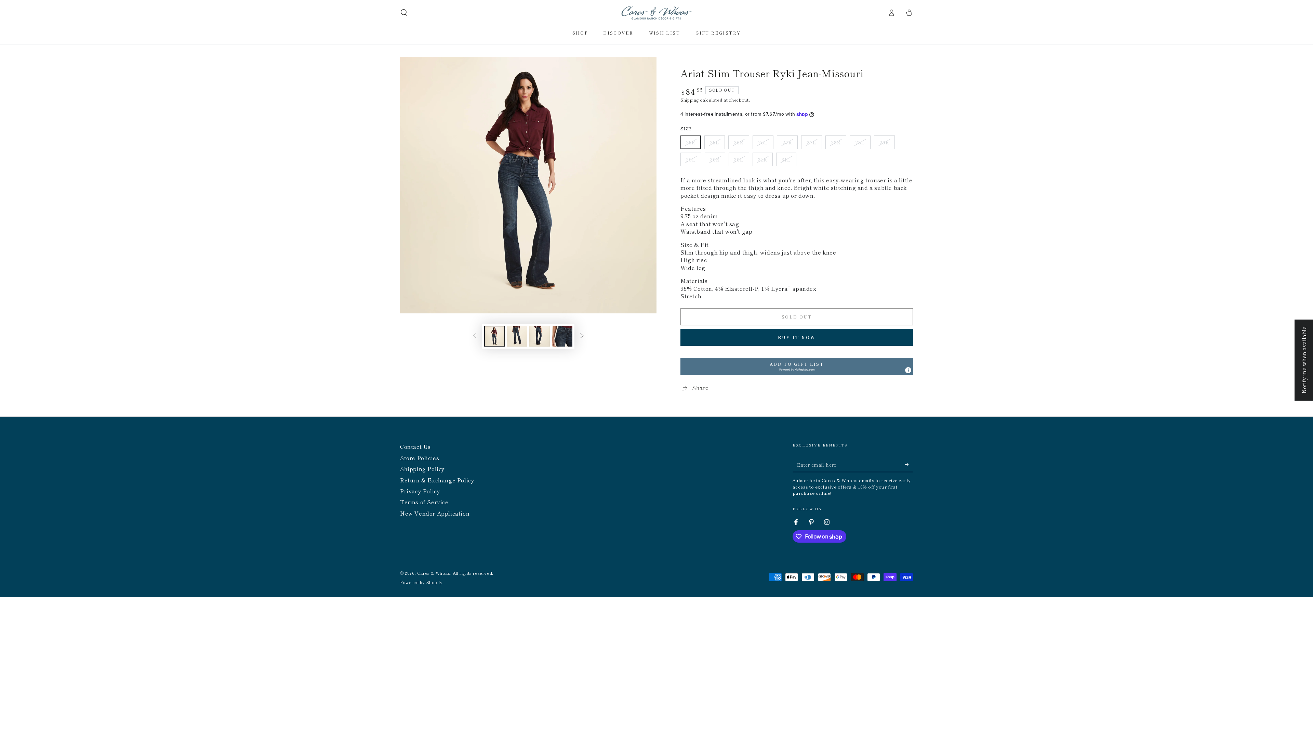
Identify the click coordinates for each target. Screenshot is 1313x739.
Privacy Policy (420, 491)
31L (788, 161)
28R (838, 144)
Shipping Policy (422, 469)
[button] (404, 12)
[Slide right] (581, 336)
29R (887, 144)
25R (693, 144)
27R (790, 144)
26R (741, 144)
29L (693, 161)
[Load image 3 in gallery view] (539, 336)
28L (863, 144)
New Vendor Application (434, 513)
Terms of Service (424, 502)
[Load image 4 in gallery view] (562, 336)
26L (765, 144)
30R (717, 161)
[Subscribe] (909, 464)
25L (717, 144)
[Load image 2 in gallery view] (517, 336)
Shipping (689, 100)
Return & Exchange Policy (437, 480)
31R (765, 161)
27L (814, 144)
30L (741, 161)
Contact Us (415, 446)
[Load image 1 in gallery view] (494, 336)
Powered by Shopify (421, 582)
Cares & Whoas (433, 573)
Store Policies (419, 458)
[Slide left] (474, 336)
